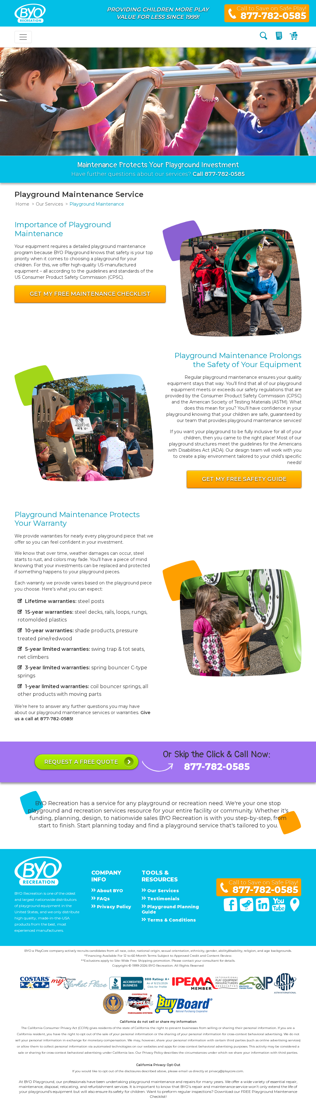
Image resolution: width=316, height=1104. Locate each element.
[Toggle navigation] (23, 37)
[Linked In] (263, 910)
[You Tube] (279, 910)
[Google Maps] (294, 910)
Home (22, 204)
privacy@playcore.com (226, 1071)
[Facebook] (231, 910)
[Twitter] (247, 910)
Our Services (49, 204)
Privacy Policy (152, 1053)
